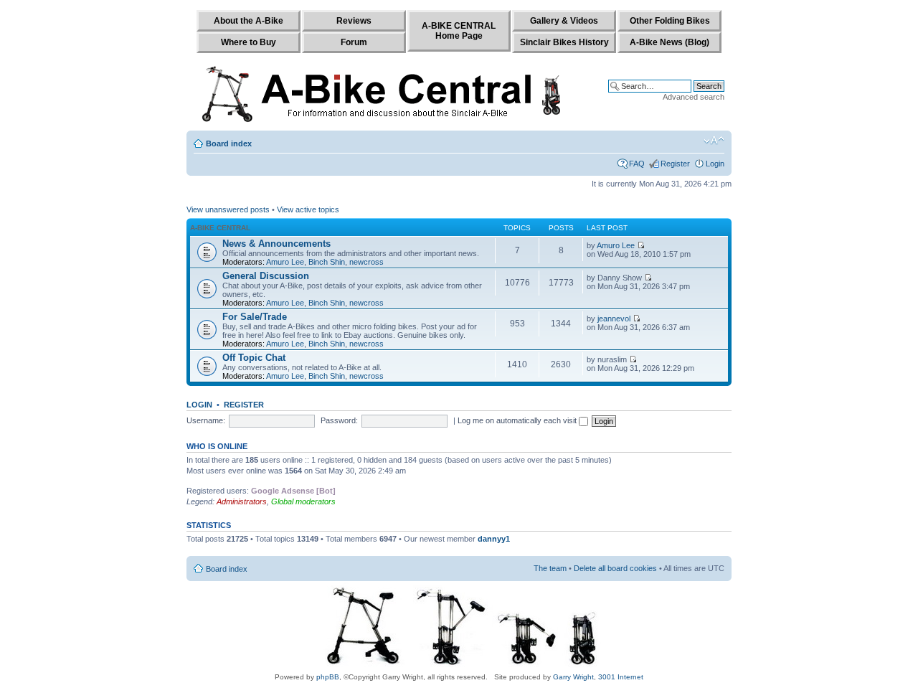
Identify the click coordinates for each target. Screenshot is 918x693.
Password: (339, 420)
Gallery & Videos (564, 21)
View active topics (308, 209)
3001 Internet (620, 677)
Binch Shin (326, 262)
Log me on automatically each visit (518, 420)
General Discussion (265, 275)
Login (715, 163)
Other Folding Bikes (670, 21)
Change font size (714, 140)
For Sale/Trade (254, 316)
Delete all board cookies (615, 568)
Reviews (354, 21)
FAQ (637, 163)
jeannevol (613, 318)
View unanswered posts (228, 209)
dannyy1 (494, 538)
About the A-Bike (248, 21)
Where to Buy (248, 42)
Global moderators (303, 501)
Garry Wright (573, 677)
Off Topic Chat (253, 357)
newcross (366, 262)
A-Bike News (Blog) (669, 42)
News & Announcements (276, 243)
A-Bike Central (220, 228)
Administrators (242, 501)
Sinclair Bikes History (564, 42)
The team (550, 568)
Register (675, 163)
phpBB (327, 677)
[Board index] (384, 91)
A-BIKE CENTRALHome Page (459, 31)
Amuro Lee (285, 262)
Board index (229, 143)
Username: (205, 420)
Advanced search (693, 97)
